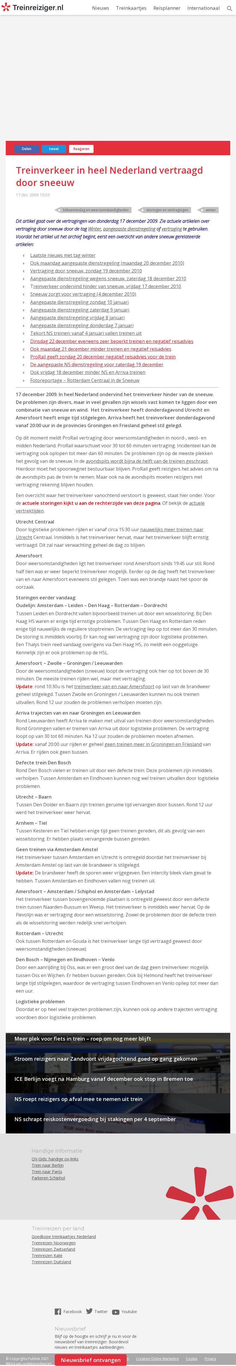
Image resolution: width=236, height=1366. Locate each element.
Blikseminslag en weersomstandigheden (96, 210)
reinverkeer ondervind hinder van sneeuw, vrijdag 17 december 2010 (107, 286)
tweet (54, 148)
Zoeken (229, 8)
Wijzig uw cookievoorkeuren (29, 1363)
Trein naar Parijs (47, 1171)
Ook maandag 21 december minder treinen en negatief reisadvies (100, 349)
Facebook (73, 1311)
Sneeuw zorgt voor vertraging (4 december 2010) (83, 294)
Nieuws (100, 8)
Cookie (191, 1358)
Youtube (129, 1311)
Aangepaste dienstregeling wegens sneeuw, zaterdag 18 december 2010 (108, 278)
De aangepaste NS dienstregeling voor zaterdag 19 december (96, 364)
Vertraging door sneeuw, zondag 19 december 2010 (86, 271)
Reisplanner (166, 8)
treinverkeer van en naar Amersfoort (114, 686)
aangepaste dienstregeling (129, 229)
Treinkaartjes (131, 8)
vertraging (172, 229)
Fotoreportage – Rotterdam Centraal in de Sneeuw (84, 380)
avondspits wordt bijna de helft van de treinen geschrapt (147, 461)
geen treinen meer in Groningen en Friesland (153, 744)
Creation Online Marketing (157, 1358)
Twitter (101, 1311)
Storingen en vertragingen (167, 210)
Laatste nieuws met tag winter (63, 255)
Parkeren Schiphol (48, 1178)
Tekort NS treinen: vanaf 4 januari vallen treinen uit (86, 333)
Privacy (210, 1358)
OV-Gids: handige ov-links (55, 1159)
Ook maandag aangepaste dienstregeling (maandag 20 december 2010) (107, 263)
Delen (26, 148)
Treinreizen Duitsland (51, 1262)
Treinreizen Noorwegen (54, 1243)
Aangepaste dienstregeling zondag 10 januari (79, 302)
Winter (211, 210)
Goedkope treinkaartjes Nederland (64, 1236)
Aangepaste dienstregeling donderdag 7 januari (82, 325)
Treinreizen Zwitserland (53, 1249)
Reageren (81, 148)
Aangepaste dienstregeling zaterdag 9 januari (79, 310)
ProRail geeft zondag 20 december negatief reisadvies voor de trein (103, 357)
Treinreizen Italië (47, 1255)
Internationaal (203, 8)
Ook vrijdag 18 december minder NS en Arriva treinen (87, 372)
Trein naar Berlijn (48, 1165)
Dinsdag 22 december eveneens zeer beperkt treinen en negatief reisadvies (111, 341)
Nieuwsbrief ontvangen (91, 1360)
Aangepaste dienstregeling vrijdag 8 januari (77, 317)
